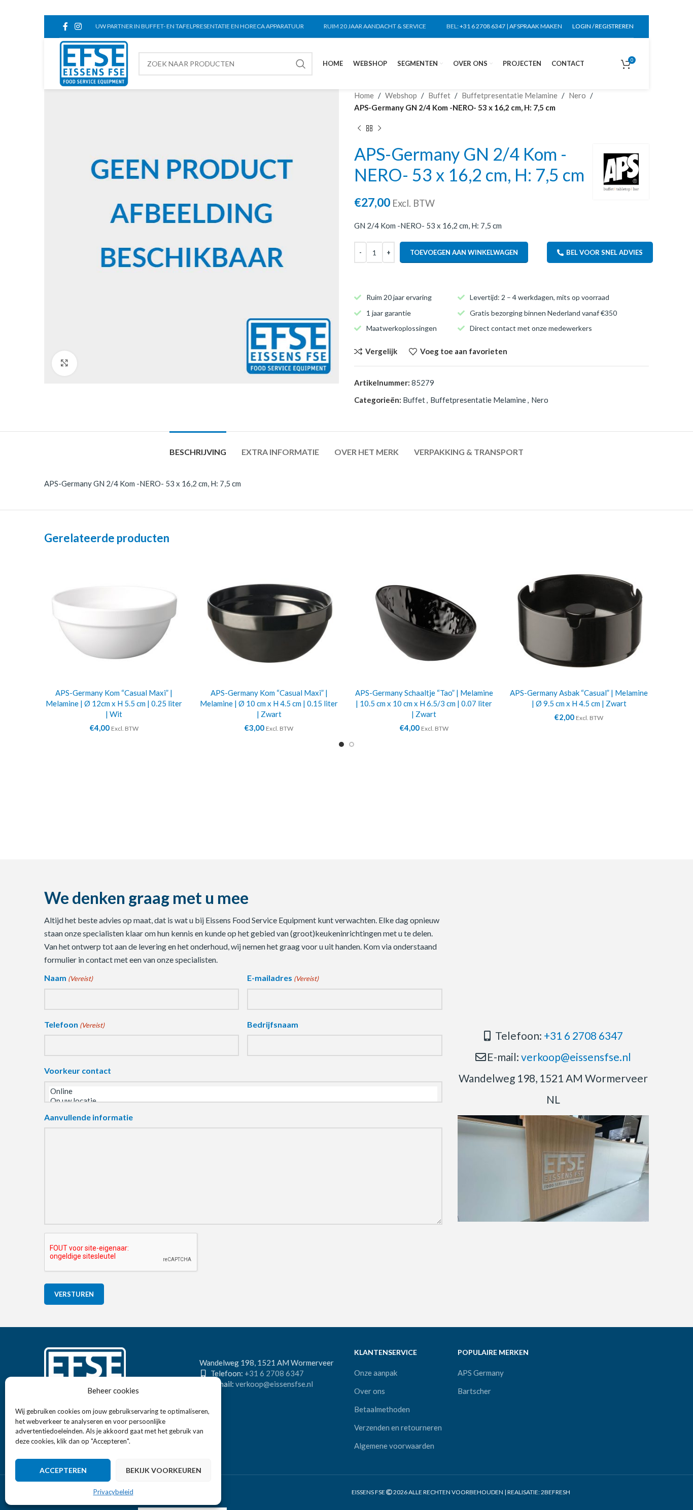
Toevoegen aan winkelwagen (464, 252)
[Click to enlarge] (64, 363)
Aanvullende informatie (88, 1117)
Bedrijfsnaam (272, 1024)
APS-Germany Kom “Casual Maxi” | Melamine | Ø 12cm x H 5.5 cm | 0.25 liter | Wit (114, 703)
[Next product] (379, 129)
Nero (577, 95)
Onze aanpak (375, 1372)
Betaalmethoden (382, 1409)
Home (364, 95)
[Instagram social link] (78, 26)
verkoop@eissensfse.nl (576, 1056)
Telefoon (74, 1024)
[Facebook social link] (65, 26)
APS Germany (481, 1372)
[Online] (243, 1091)
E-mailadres (283, 978)
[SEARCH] (301, 64)
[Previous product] (359, 129)
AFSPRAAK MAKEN (535, 26)
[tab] (197, 446)
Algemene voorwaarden (394, 1445)
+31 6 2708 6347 (482, 26)
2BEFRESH (555, 1492)
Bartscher (474, 1390)
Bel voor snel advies (604, 252)
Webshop (401, 95)
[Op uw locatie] (243, 1101)
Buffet (439, 95)
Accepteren (63, 1470)
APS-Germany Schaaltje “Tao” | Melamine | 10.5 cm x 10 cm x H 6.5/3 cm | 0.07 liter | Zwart (424, 703)
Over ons (369, 1390)
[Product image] (114, 619)
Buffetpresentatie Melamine (510, 95)
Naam (68, 978)
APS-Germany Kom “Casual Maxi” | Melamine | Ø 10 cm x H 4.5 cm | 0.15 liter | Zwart (269, 703)
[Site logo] (93, 62)
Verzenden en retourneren (398, 1427)
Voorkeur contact (77, 1070)
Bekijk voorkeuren (163, 1470)
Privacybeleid (113, 1492)
